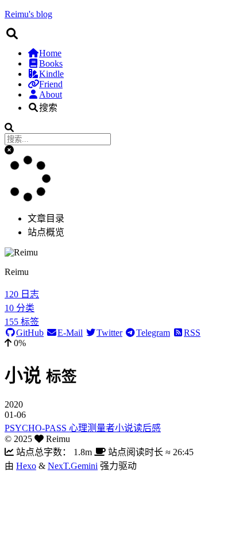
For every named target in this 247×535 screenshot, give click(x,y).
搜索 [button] (48, 108)
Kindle (51, 74)
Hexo (26, 466)
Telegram (153, 333)
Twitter (109, 333)
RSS (192, 333)
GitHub (30, 333)
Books (51, 63)
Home (50, 53)
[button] (9, 150)
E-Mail (70, 333)
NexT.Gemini (73, 466)
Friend (51, 84)
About (50, 94)
